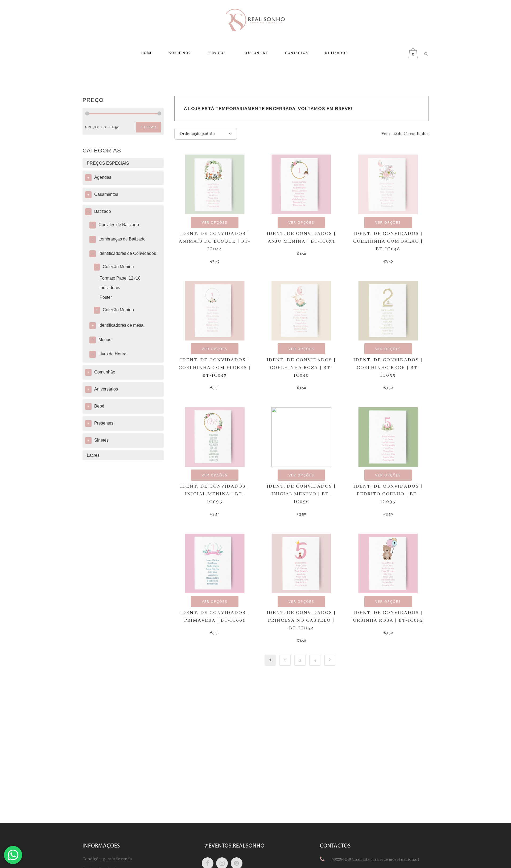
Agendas (102, 177)
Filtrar (148, 126)
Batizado (102, 211)
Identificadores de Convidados (127, 253)
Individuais (110, 287)
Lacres (93, 455)
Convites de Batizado (118, 224)
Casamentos (106, 194)
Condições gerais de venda (107, 859)
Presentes (103, 423)
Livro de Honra (112, 354)
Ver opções (215, 222)
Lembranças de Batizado (122, 239)
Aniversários (106, 389)
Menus (104, 339)
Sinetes (101, 440)
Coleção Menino (118, 310)
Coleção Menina (118, 266)
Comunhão (104, 372)
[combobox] (205, 134)
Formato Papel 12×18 (120, 278)
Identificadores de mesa (120, 325)
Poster (106, 297)
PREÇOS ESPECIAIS (108, 163)
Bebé (99, 406)
